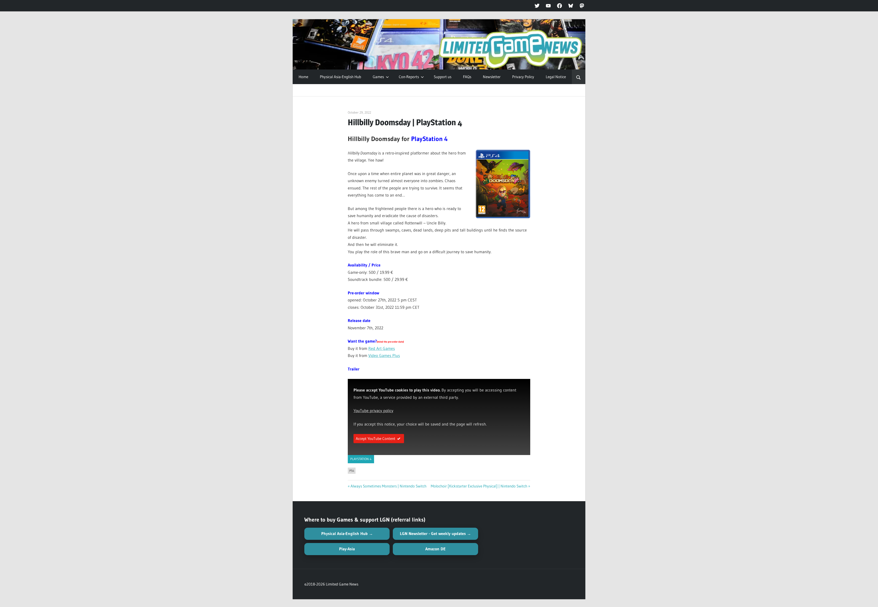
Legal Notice (556, 76)
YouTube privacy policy (373, 410)
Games (378, 76)
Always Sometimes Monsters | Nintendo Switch (388, 486)
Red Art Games (381, 348)
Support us (442, 76)
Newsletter (492, 76)
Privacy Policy (523, 76)
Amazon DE (435, 548)
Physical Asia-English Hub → (347, 533)
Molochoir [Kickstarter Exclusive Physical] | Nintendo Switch (479, 486)
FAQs (467, 76)
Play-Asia (347, 548)
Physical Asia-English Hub (340, 76)
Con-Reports (409, 76)
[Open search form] (578, 76)
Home (303, 76)
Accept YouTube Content (375, 438)
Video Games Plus (384, 355)
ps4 (351, 470)
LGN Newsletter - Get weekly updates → (435, 533)
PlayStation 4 (361, 459)
